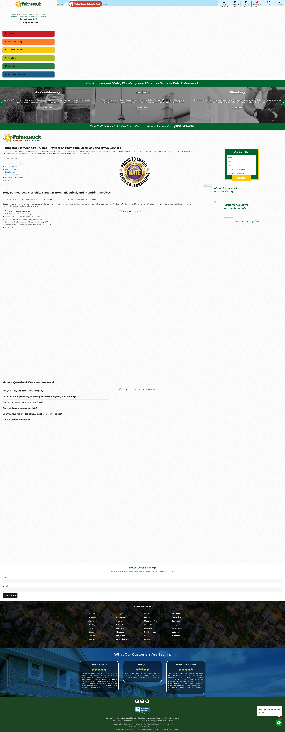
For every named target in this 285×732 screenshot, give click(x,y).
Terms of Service (167, 730)
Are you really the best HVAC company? (24, 391)
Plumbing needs (11, 169)
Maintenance (16, 74)
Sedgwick (176, 617)
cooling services (21, 164)
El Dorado (121, 617)
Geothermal (13, 66)
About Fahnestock (224, 5)
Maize (147, 617)
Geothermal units (11, 167)
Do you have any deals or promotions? (23, 402)
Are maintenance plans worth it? (20, 408)
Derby (91, 639)
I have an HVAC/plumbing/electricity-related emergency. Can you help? (40, 396)
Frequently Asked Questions (162, 721)
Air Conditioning (15, 42)
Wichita (175, 632)
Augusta (93, 621)
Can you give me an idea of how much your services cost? (33, 414)
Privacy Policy (144, 721)
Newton (148, 628)
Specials (279, 4)
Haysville (120, 636)
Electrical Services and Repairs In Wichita (154, 718)
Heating (11, 34)
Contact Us (110, 718)
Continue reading (127, 689)
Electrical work (10, 172)
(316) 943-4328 (30, 22)
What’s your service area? (16, 419)
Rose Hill (176, 614)
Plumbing (12, 58)
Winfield (176, 636)
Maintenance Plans (130, 721)
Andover (93, 617)
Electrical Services (15, 50)
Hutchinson (121, 639)
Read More (43, 108)
